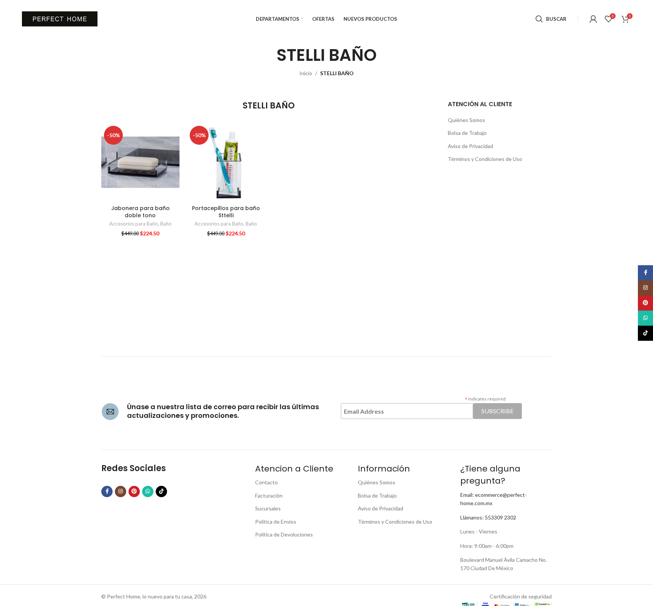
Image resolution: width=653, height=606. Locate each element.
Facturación (269, 495)
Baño (166, 224)
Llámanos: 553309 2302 (488, 517)
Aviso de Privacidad (470, 146)
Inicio (305, 73)
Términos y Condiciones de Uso (485, 159)
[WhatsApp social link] (147, 491)
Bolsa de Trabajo (467, 133)
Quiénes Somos (466, 120)
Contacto (266, 482)
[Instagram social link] (120, 491)
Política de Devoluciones (284, 534)
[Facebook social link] (107, 491)
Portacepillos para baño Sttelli (226, 212)
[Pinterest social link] (134, 491)
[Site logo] (59, 18)
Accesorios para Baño (133, 224)
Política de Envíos (275, 521)
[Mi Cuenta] (593, 18)
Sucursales (268, 508)
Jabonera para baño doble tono (140, 212)
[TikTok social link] (161, 491)
